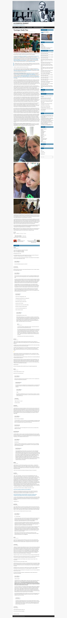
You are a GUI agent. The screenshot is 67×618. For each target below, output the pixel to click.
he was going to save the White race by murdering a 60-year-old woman (25, 73)
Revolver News (43, 136)
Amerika (42, 129)
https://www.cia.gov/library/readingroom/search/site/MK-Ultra (22, 489)
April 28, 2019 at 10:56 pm (17, 262)
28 (34, 31)
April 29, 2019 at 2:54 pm (17, 449)
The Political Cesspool (43, 139)
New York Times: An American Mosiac (45, 106)
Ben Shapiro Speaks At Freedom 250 (45, 107)
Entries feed (42, 151)
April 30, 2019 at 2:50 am (16, 538)
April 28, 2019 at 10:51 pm (16, 248)
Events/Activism (29, 27)
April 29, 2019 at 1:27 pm (18, 390)
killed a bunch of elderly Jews (25, 75)
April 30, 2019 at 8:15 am (17, 399)
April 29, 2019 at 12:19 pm (17, 417)
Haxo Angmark (17, 294)
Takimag (42, 137)
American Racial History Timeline (39, 27)
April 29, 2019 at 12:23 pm (17, 383)
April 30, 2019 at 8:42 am (17, 577)
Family (24, 31)
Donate (19, 27)
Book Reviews (23, 27)
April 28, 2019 (16, 31)
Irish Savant (42, 134)
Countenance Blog (43, 131)
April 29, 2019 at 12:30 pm (16, 432)
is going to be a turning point (23, 56)
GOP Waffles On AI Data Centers (45, 104)
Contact (14, 27)
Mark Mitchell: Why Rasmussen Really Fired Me (47, 100)
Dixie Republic (42, 132)
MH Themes (23, 616)
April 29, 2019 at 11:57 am (16, 406)
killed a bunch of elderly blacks (31, 74)
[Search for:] (47, 157)
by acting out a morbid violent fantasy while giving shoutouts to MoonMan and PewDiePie (26, 70)
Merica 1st (42, 135)
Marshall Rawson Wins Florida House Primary (46, 103)
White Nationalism (31, 31)
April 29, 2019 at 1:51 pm (16, 463)
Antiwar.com (42, 130)
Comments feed (43, 152)
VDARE (42, 141)
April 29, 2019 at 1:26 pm (17, 440)
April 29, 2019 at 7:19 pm (18, 313)
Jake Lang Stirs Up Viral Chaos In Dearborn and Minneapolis (46, 73)
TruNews (42, 140)
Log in (41, 150)
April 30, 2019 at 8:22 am (16, 545)
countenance (16, 398)
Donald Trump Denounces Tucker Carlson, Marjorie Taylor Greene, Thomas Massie (47, 60)
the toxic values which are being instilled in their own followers (26, 60)
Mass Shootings (27, 31)
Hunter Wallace (20, 31)
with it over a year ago (32, 61)
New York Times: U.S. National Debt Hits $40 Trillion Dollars (47, 53)
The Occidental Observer (44, 138)
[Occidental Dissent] (33, 21)
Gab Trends (42, 133)
